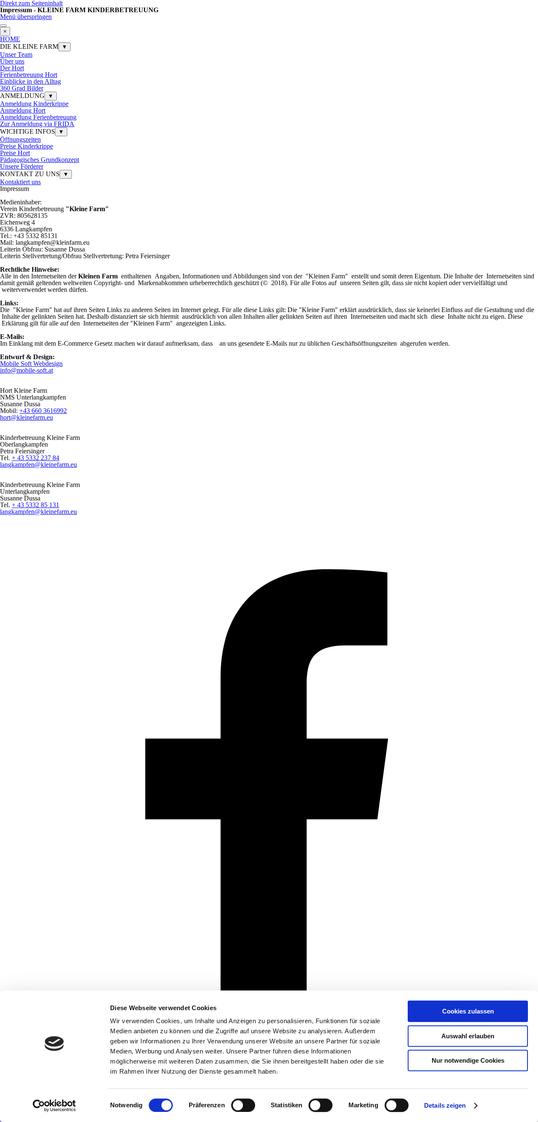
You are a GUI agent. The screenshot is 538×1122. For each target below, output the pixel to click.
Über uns (12, 61)
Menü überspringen (26, 16)
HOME (10, 38)
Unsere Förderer (21, 166)
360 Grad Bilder (21, 88)
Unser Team (16, 54)
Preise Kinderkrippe (26, 146)
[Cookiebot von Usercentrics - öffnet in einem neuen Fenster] (54, 1105)
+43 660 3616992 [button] (43, 410)
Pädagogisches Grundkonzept (39, 159)
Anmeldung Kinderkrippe (34, 103)
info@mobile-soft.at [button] (26, 370)
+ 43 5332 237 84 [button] (35, 457)
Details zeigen (445, 1105)
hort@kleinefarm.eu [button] (26, 417)
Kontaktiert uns (20, 181)
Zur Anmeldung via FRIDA (37, 123)
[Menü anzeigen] (3, 25)
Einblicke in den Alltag (30, 81)
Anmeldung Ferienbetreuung (38, 117)
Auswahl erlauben (467, 1036)
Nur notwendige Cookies (468, 1060)
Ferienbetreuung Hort (28, 74)
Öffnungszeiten (20, 139)
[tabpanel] (269, 188)
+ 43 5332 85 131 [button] (35, 504)
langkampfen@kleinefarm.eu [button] (38, 464)
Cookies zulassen (468, 1011)
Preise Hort (15, 152)
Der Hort (12, 67)
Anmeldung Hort (22, 110)
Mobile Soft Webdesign (31, 363)
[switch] (243, 1105)
